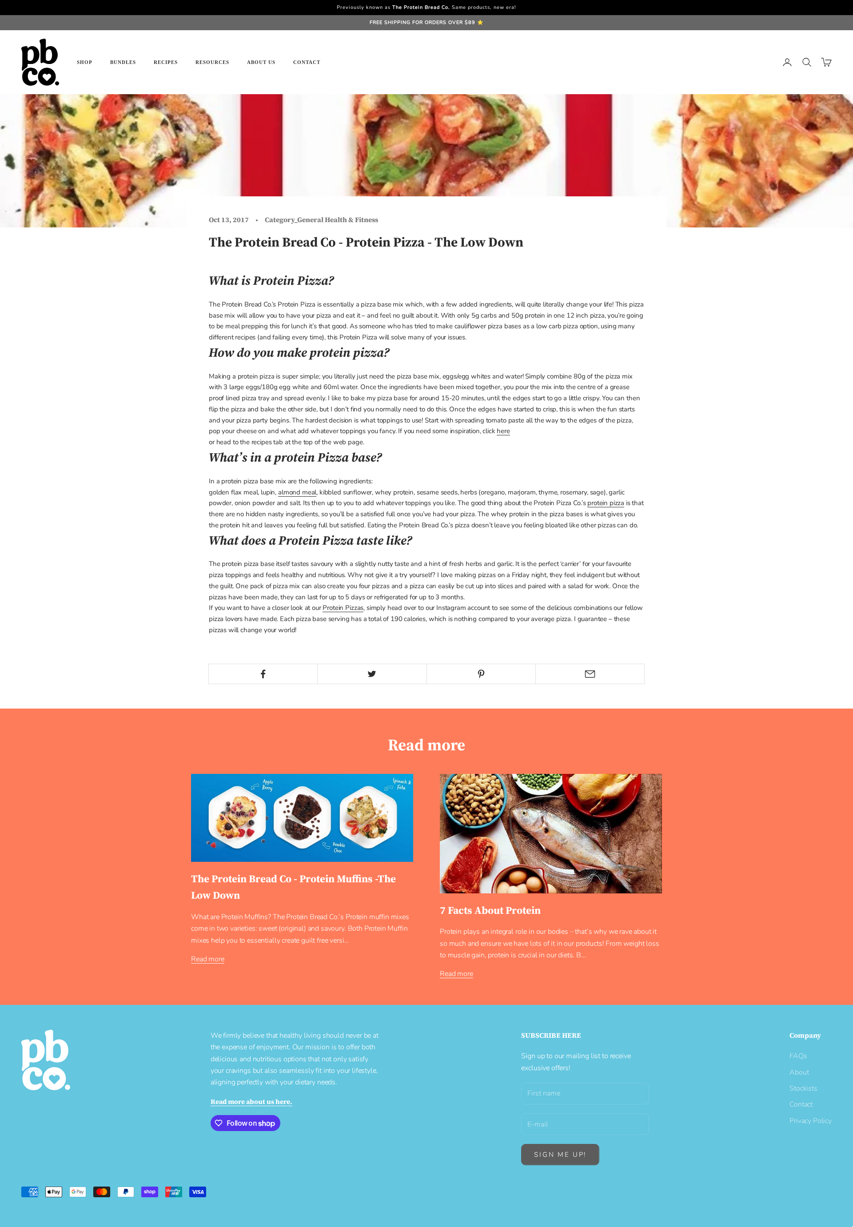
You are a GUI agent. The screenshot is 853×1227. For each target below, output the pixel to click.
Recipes (166, 62)
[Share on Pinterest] (481, 674)
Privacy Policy (810, 1121)
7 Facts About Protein (490, 910)
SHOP (84, 62)
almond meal (297, 492)
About (799, 1072)
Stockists (803, 1088)
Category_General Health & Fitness (321, 219)
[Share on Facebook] (263, 674)
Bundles (123, 62)
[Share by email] (590, 674)
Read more (207, 959)
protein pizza (605, 502)
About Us (261, 62)
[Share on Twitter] (372, 674)
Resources (212, 62)
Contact (306, 62)
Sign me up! (560, 1154)
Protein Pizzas (343, 607)
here (503, 430)
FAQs (798, 1056)
